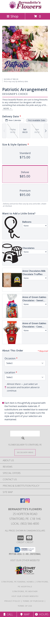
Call (9, 614)
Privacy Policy (12, 601)
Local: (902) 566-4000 (25, 523)
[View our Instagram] (27, 502)
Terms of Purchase (33, 601)
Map (26, 614)
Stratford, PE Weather (25, 591)
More (6, 108)
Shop (14, 16)
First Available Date (36, 120)
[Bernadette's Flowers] (25, 9)
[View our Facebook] (22, 502)
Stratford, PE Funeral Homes (17, 581)
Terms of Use (25, 606)
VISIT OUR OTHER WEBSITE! (25, 560)
